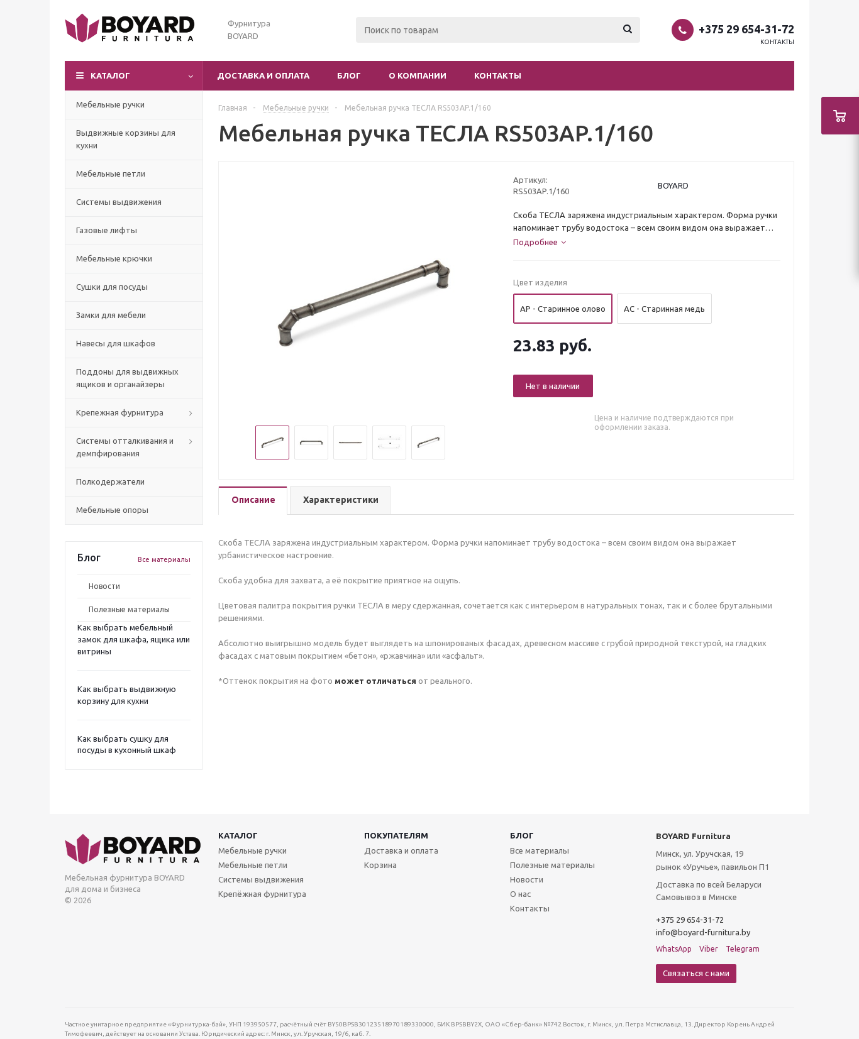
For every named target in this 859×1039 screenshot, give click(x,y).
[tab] (252, 500)
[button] (134, 76)
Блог (349, 75)
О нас (520, 893)
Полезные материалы (129, 609)
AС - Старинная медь (664, 308)
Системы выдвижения (261, 879)
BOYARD (673, 185)
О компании (417, 75)
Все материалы (164, 559)
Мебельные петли (252, 864)
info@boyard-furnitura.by (703, 932)
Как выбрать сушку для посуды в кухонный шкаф (126, 744)
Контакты (777, 41)
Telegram (743, 949)
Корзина (380, 864)
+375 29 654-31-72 (746, 29)
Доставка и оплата (263, 75)
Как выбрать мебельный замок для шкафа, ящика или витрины (133, 639)
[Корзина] (840, 116)
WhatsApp (674, 949)
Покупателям (396, 835)
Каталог (238, 835)
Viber (708, 949)
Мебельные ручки (252, 850)
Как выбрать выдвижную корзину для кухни (126, 694)
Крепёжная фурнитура (262, 893)
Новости (104, 586)
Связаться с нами (696, 973)
